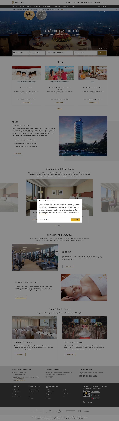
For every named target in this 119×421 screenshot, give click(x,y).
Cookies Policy (43, 214)
